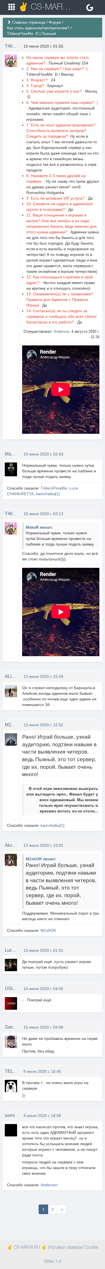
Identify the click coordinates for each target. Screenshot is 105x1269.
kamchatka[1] (48, 493)
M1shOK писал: (41, 859)
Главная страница (28, 22)
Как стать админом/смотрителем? (38, 28)
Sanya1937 (16, 1027)
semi (10, 1115)
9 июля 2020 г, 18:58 (42, 1115)
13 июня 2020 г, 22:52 (43, 725)
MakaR (12, 454)
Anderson (61, 331)
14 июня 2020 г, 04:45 (43, 988)
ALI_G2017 (16, 676)
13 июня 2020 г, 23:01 (43, 845)
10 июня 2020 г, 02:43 (43, 454)
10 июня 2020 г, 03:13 (43, 513)
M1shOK (14, 724)
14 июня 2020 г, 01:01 (43, 950)
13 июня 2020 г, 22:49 (43, 676)
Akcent (12, 845)
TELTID (12, 1071)
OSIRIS (13, 988)
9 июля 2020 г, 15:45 (42, 1071)
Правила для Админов (46, 299)
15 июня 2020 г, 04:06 (43, 1027)
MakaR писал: (39, 527)
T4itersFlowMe (54, 488)
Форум (55, 22)
